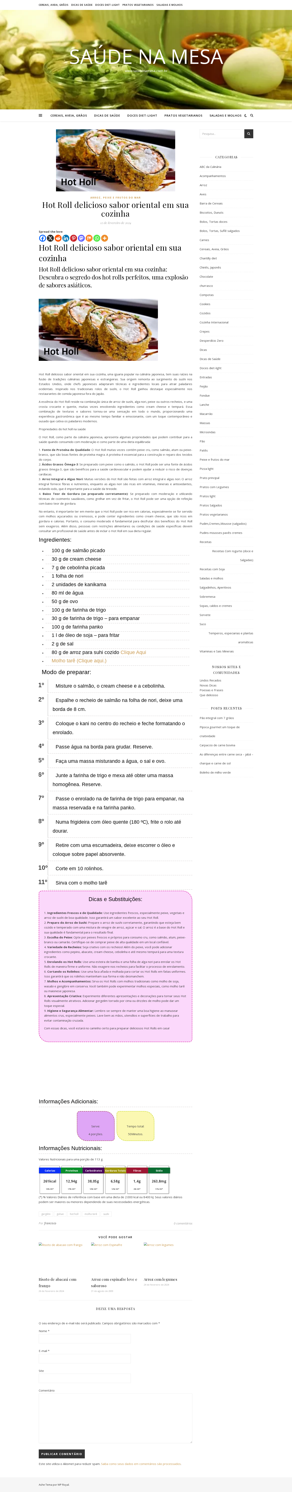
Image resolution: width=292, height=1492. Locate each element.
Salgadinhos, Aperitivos (215, 587)
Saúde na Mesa (146, 56)
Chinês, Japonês (210, 267)
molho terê (91, 1214)
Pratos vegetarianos (138, 5)
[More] (104, 238)
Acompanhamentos (213, 176)
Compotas (207, 295)
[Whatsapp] (96, 238)
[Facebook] (42, 238)
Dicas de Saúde (82, 5)
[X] (50, 238)
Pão (202, 441)
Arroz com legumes (160, 1279)
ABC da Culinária (210, 167)
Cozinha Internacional (214, 322)
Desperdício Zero (211, 341)
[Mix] (89, 238)
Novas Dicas (208, 685)
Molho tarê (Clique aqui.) (79, 660)
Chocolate (206, 276)
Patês (204, 450)
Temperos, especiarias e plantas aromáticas (230, 637)
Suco (203, 624)
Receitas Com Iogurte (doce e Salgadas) (232, 555)
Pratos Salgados (211, 505)
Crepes (205, 331)
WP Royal (63, 1484)
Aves (203, 194)
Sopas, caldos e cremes (216, 606)
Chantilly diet (208, 258)
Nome (44, 1331)
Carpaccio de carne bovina (217, 745)
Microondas (208, 432)
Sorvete (205, 615)
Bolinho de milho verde (215, 772)
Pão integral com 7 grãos (217, 718)
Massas (205, 423)
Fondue (205, 395)
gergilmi (45, 1214)
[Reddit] (58, 238)
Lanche (204, 405)
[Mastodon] (81, 238)
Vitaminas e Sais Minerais (217, 651)
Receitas (206, 542)
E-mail (44, 1351)
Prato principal (209, 478)
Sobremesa (207, 597)
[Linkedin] (65, 238)
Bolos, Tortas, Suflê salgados (220, 231)
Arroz (95, 197)
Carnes (204, 240)
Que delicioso (209, 695)
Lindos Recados (210, 680)
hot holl (74, 1214)
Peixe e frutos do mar (122, 197)
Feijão (204, 386)
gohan (60, 1214)
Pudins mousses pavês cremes (221, 533)
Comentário (47, 1390)
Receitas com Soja (212, 569)
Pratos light (208, 496)
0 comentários (183, 1223)
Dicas (203, 350)
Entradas (206, 377)
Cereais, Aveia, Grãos (54, 5)
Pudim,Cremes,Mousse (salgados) (223, 524)
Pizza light (207, 469)
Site (41, 1371)
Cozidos (205, 313)
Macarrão (206, 414)
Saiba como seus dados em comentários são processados (141, 1464)
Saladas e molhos (170, 5)
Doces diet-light (107, 5)
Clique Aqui (133, 652)
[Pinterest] (73, 238)
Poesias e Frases (211, 690)
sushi (106, 1214)
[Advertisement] (115, 1070)
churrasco (206, 286)
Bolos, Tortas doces (213, 222)
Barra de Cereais (211, 203)
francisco (50, 1223)
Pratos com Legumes (214, 487)
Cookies (205, 304)
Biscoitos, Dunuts (211, 212)
